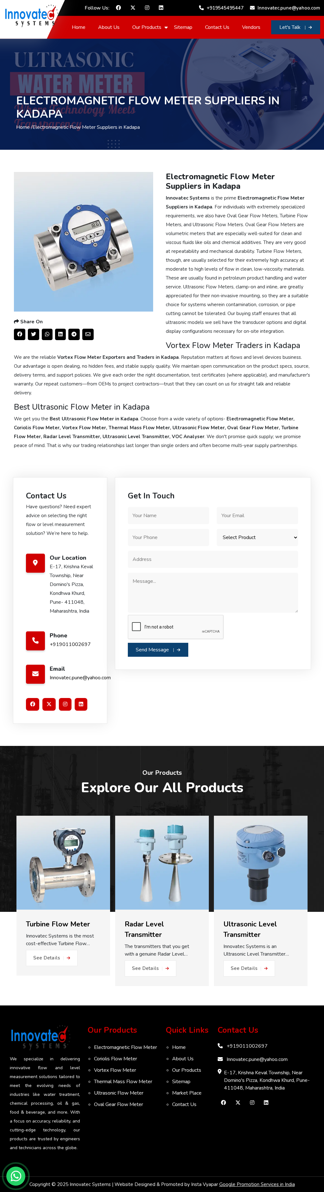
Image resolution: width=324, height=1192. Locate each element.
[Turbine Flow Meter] (63, 863)
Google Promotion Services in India (257, 1184)
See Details (46, 958)
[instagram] (147, 8)
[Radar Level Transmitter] (162, 863)
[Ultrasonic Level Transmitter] (261, 863)
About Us (109, 27)
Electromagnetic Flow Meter (125, 1047)
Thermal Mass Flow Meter (123, 1081)
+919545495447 (224, 8)
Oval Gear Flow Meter (118, 1104)
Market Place (187, 1093)
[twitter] (133, 8)
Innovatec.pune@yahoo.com (288, 8)
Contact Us (217, 27)
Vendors (251, 27)
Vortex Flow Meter (115, 1070)
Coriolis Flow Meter (115, 1058)
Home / (24, 127)
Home (78, 27)
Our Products (146, 27)
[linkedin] (161, 8)
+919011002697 (70, 644)
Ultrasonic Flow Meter (118, 1093)
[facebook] (118, 8)
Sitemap (183, 27)
